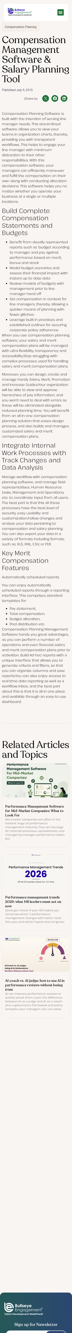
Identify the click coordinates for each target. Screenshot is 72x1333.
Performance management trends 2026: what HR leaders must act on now (33, 901)
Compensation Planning (20, 27)
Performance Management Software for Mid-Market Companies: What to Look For (34, 811)
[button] (60, 12)
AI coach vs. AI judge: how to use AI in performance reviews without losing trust (35, 985)
